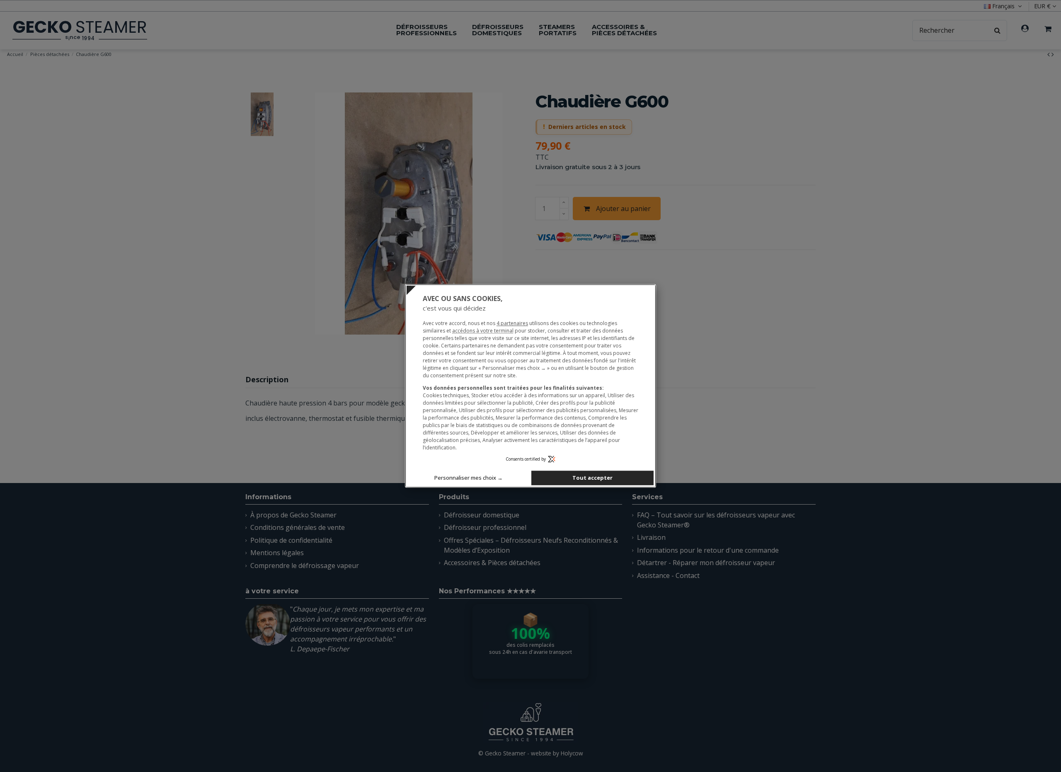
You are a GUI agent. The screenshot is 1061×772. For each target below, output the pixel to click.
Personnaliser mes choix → (468, 478)
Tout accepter (592, 478)
